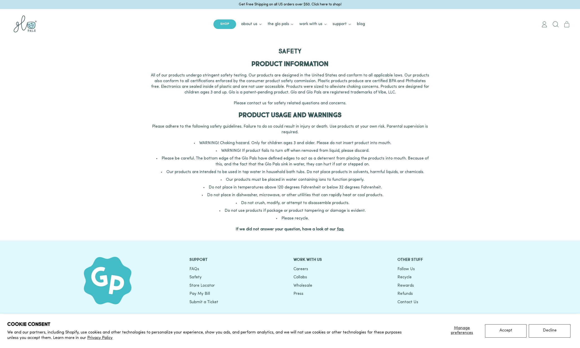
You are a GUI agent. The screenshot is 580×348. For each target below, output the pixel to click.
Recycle (404, 277)
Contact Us (407, 302)
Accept (506, 331)
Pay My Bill (199, 294)
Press (298, 294)
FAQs (194, 269)
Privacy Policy (100, 338)
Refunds (405, 294)
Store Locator (202, 286)
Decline (550, 331)
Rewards (405, 286)
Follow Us (406, 269)
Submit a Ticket (203, 302)
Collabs (300, 277)
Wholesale (302, 286)
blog (361, 24)
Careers (300, 269)
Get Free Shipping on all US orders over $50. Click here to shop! (290, 4)
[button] (555, 24)
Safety (195, 277)
